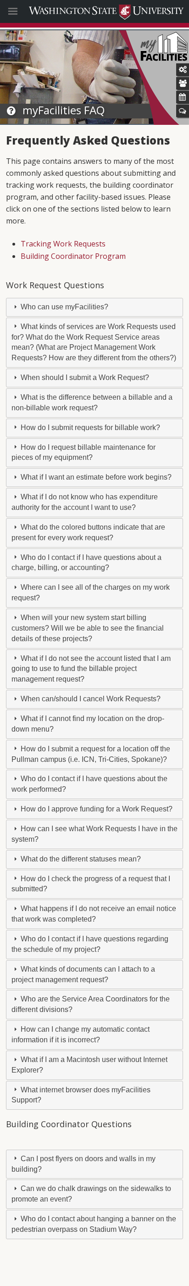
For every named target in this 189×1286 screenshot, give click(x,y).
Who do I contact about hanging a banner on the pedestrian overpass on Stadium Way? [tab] (93, 1224)
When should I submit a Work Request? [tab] (84, 377)
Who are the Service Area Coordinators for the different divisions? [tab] (90, 1004)
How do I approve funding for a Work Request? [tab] (95, 809)
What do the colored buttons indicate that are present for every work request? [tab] (88, 532)
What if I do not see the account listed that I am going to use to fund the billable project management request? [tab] (91, 668)
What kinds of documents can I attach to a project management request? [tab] (83, 974)
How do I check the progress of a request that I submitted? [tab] (90, 884)
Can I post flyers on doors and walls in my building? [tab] (83, 1164)
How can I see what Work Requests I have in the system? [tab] (94, 834)
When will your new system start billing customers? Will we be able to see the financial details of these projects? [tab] (87, 628)
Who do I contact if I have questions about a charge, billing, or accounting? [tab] (86, 563)
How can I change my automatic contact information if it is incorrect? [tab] (80, 1034)
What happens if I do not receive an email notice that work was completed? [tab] (93, 914)
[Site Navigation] (28, 11)
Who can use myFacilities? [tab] (63, 307)
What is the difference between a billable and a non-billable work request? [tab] (91, 402)
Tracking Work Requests (63, 244)
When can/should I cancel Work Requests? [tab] (90, 699)
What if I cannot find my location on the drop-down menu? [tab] (87, 724)
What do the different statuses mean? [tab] (80, 859)
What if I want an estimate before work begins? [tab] (95, 477)
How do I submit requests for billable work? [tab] (89, 427)
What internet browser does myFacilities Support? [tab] (80, 1095)
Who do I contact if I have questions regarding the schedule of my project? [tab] (89, 944)
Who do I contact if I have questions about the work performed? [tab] (89, 784)
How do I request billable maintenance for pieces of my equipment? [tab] (83, 452)
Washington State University (94, 11)
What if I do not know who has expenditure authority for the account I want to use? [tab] (84, 502)
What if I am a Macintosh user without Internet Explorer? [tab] (89, 1065)
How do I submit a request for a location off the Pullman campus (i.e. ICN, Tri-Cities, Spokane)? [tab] (90, 754)
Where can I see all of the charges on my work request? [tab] (90, 592)
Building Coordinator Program (73, 256)
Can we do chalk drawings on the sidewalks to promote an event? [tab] (91, 1194)
